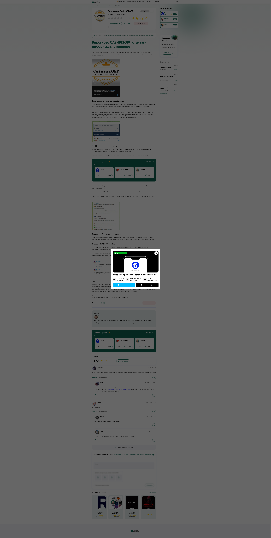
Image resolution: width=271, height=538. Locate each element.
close (156, 253)
